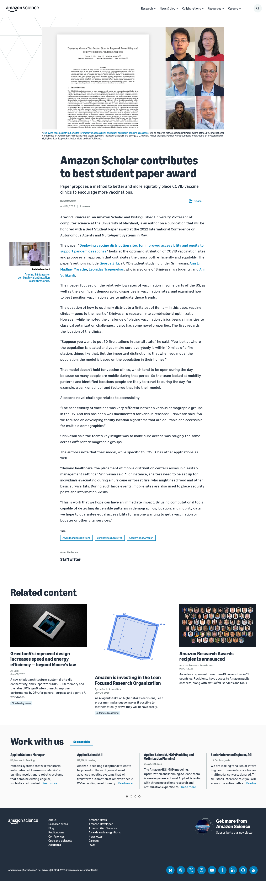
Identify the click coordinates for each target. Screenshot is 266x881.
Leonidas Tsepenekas (106, 269)
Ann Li (195, 263)
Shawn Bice (114, 689)
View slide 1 (127, 796)
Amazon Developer (101, 824)
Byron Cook (101, 689)
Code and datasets (60, 840)
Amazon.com (15, 870)
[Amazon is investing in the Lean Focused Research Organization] (133, 637)
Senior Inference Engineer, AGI (231, 755)
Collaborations (191, 8)
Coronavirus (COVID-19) (109, 537)
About (52, 819)
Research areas (58, 824)
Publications (56, 832)
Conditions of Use (32, 870)
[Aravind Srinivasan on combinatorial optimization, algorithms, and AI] (29, 254)
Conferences (56, 836)
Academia (54, 844)
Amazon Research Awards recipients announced (206, 656)
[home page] (22, 8)
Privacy (46, 870)
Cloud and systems (21, 703)
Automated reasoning (107, 713)
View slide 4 (139, 796)
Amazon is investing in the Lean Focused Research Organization (128, 680)
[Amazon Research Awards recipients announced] (217, 625)
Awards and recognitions (76, 537)
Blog (51, 828)
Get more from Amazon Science (233, 823)
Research (147, 8)
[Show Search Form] (258, 8)
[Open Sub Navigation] (155, 8)
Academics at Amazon (141, 537)
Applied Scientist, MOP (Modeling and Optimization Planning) (169, 756)
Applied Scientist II (89, 755)
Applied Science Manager (27, 755)
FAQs (92, 844)
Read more (49, 783)
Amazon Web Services (103, 828)
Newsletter (95, 836)
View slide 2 (131, 796)
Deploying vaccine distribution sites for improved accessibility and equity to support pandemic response (96, 132)
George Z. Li (109, 263)
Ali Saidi (14, 670)
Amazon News (98, 819)
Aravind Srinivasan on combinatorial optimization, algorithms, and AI (34, 278)
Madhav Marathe (73, 269)
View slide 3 (135, 796)
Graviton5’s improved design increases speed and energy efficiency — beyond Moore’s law (43, 659)
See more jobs (81, 741)
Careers (233, 8)
